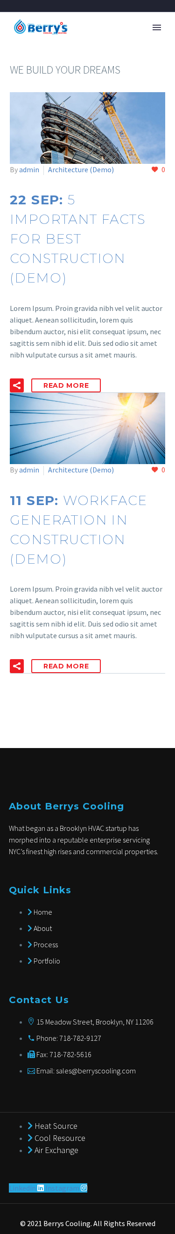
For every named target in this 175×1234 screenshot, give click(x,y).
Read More (66, 385)
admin (29, 169)
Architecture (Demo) (81, 169)
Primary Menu (156, 27)
